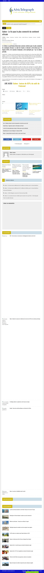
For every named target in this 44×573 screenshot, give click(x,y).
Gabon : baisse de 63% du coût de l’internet (26, 84)
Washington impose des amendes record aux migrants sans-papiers (21, 527)
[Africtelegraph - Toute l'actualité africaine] (22, 11)
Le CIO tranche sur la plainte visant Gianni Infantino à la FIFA (20, 533)
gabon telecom (25, 37)
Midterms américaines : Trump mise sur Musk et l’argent (19, 521)
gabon (20, 37)
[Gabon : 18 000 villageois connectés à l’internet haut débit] (8, 106)
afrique (7, 37)
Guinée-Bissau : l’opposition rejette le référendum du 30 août (13, 125)
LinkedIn (38, 37)
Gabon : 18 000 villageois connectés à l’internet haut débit (8, 111)
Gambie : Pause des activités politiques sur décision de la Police (20, 408)
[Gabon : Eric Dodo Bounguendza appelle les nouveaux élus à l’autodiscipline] (27, 170)
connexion (12, 37)
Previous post (19, 143)
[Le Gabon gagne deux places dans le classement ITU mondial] (22, 106)
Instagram (30, 37)
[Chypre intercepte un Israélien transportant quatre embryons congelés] (5, 565)
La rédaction (24, 570)
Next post (26, 143)
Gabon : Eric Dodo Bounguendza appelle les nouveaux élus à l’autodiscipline (26, 175)
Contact (28, 570)
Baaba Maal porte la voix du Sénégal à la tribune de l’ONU (12, 130)
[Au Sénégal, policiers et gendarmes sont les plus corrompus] (5, 404)
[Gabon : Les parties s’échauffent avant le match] (5, 494)
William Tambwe (13, 152)
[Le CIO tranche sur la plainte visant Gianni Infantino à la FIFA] (5, 535)
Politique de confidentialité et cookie (36, 570)
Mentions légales (25, 571)
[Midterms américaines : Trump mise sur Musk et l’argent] (5, 523)
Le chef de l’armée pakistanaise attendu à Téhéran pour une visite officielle (15, 128)
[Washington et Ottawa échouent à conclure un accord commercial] (5, 517)
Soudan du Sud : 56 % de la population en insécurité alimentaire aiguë (21, 551)
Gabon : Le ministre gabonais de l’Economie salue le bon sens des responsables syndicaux (16, 172)
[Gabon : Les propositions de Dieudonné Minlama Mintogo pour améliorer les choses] (6, 166)
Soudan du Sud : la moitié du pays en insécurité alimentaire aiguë (20, 545)
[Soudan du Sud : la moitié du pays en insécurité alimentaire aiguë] (5, 547)
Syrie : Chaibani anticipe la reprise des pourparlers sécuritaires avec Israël (15, 123)
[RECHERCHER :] (36, 23)
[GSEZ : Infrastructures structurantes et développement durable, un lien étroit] (5, 315)
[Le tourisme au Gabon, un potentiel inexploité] (37, 168)
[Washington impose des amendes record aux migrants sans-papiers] (5, 529)
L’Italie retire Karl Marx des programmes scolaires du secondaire (20, 557)
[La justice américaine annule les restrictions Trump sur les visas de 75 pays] (5, 512)
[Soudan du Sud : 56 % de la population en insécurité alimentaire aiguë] (5, 553)
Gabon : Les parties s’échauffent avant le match (17, 491)
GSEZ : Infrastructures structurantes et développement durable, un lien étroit (22, 236)
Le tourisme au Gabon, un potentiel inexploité (37, 172)
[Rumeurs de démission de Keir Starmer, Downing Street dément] (5, 541)
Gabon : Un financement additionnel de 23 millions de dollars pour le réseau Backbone (35, 111)
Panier (9, 0)
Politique (4, 167)
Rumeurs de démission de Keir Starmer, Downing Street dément (20, 539)
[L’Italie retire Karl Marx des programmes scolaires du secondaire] (5, 559)
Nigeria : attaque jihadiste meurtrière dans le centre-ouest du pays (14, 133)
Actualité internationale (7, 506)
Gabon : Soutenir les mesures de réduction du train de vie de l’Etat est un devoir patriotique (25, 318)
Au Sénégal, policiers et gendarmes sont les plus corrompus (20, 401)
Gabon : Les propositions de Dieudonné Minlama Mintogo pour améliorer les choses (6, 170)
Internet (34, 37)
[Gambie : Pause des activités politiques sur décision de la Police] (5, 487)
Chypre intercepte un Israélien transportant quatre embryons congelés (21, 562)
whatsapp (4, 38)
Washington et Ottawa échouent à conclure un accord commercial (20, 515)
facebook (16, 37)
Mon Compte (5, 0)
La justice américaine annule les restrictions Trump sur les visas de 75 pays (22, 509)
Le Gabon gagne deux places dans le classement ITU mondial (22, 111)
